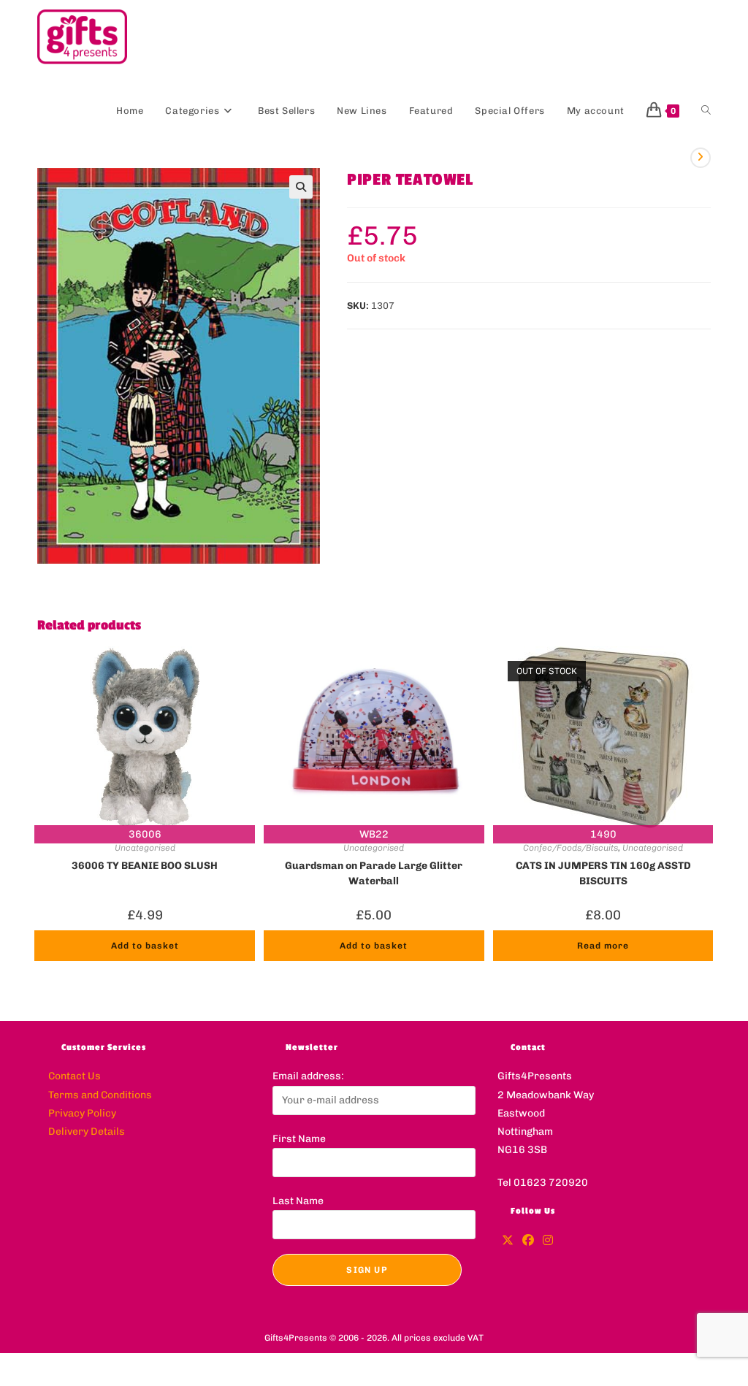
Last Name (298, 1201)
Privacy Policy (82, 1113)
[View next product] (700, 158)
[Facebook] (528, 1241)
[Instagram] (548, 1241)
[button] (301, 187)
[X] (508, 1241)
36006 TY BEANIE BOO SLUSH (145, 865)
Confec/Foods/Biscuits (570, 848)
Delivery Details (86, 1131)
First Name (299, 1139)
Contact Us (74, 1076)
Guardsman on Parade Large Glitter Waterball (373, 871)
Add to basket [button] (145, 946)
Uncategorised (145, 848)
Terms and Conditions (100, 1095)
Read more (603, 946)
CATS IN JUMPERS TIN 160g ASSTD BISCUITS (603, 871)
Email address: (308, 1076)
